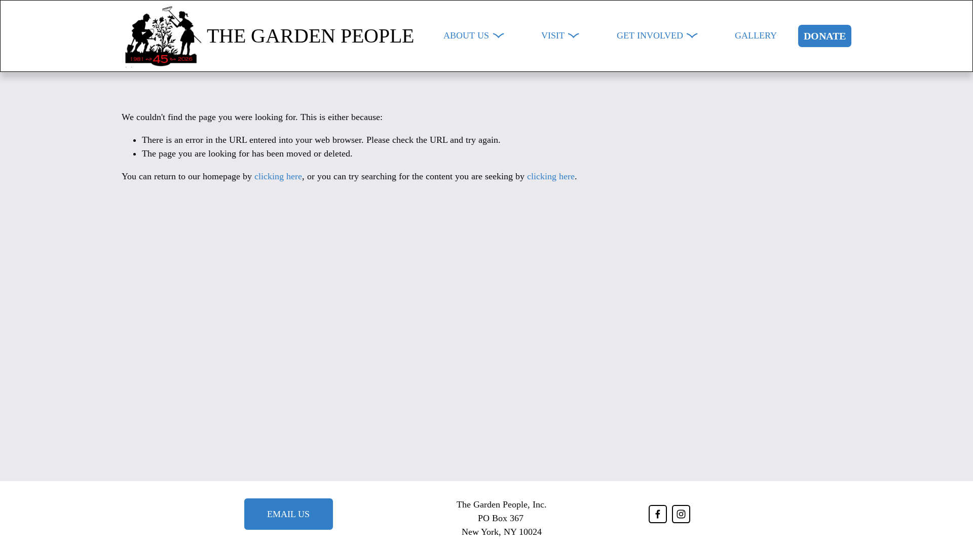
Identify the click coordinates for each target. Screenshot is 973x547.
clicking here (278, 176)
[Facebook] (658, 514)
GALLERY (756, 35)
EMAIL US (288, 514)
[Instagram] (681, 514)
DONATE (825, 36)
